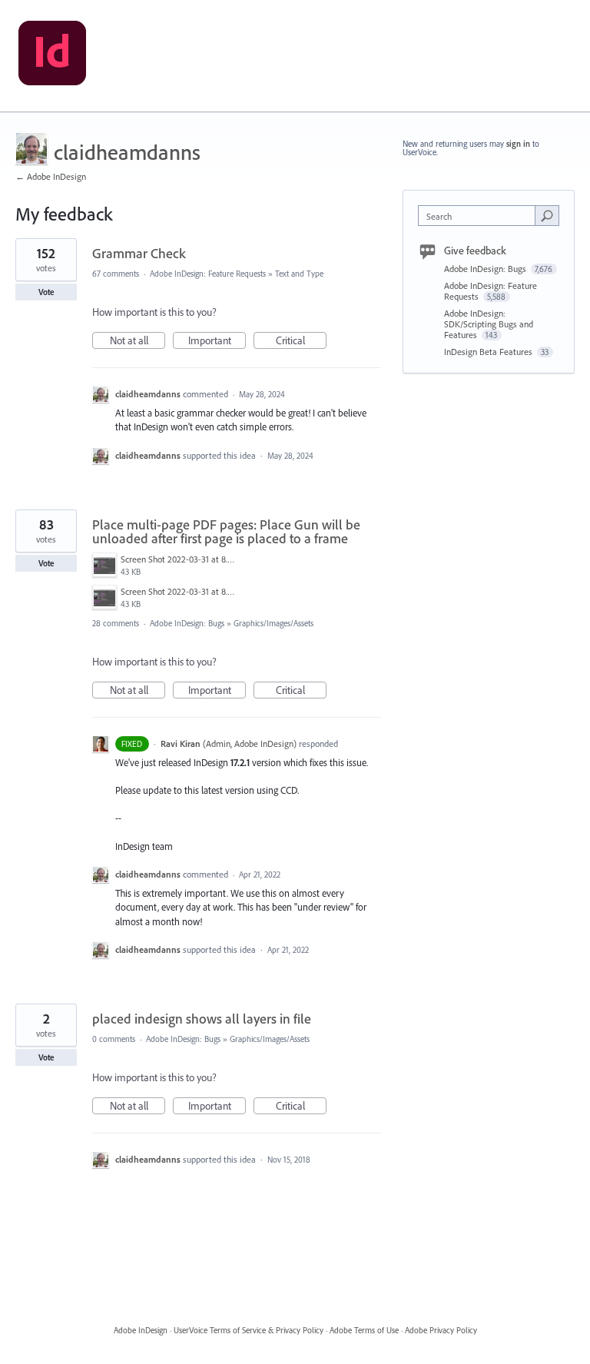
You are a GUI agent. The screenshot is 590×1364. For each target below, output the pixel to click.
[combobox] (480, 215)
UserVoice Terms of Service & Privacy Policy (248, 1330)
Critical (301, 341)
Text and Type (299, 273)
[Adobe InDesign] (52, 56)
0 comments (113, 1039)
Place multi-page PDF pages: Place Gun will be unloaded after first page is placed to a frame (226, 531)
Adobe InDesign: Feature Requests (208, 273)
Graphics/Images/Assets (273, 623)
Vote (46, 292)
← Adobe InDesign (50, 176)
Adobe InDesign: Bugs (187, 623)
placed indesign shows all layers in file (201, 1018)
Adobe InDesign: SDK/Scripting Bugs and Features (488, 323)
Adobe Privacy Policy (441, 1330)
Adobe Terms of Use (364, 1330)
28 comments (115, 623)
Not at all (137, 341)
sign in (518, 143)
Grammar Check (139, 253)
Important (217, 341)
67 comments (115, 273)
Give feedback (475, 250)
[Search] (547, 215)
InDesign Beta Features (489, 351)
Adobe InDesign (140, 1330)
